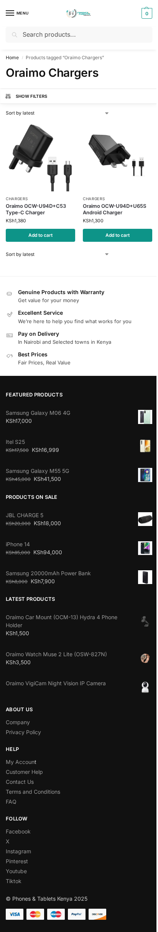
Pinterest (17, 861)
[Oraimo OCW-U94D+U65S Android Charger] (117, 156)
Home (12, 57)
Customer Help (24, 772)
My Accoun (20, 762)
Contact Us (20, 781)
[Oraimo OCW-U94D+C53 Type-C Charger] (40, 156)
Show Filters (32, 96)
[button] (146, 13)
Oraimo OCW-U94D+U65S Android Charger (114, 209)
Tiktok (13, 881)
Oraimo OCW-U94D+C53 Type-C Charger (36, 209)
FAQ (11, 801)
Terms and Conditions (33, 791)
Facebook (18, 831)
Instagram (18, 851)
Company (18, 722)
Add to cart (40, 235)
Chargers (17, 198)
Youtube (16, 871)
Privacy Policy (23, 732)
